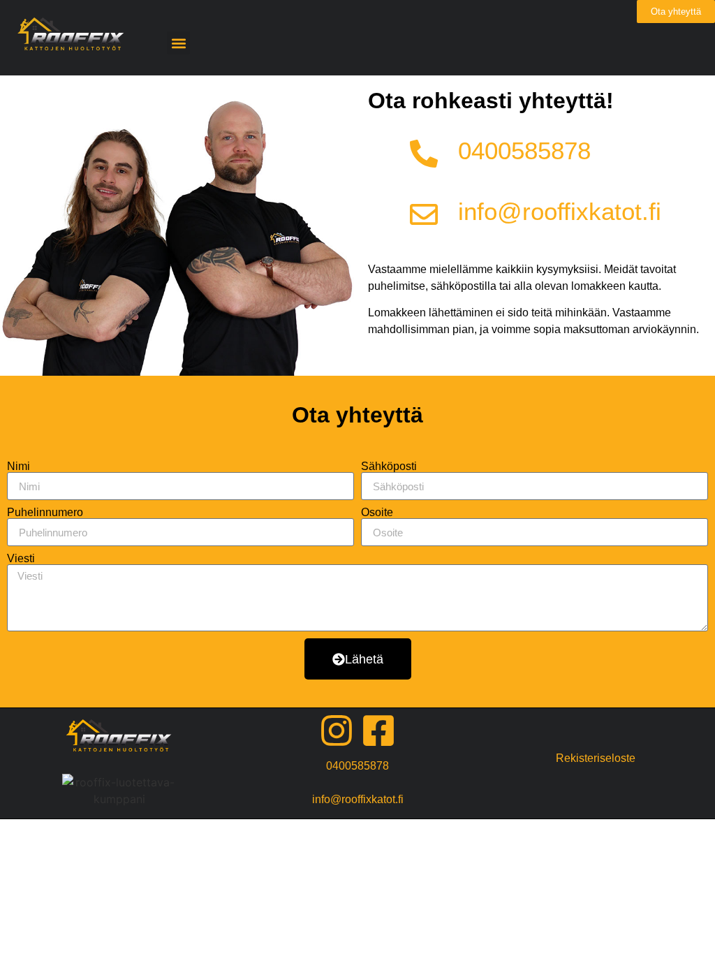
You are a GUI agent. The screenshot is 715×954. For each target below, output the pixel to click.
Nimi (18, 466)
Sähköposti (389, 466)
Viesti (21, 558)
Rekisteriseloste (595, 758)
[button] (178, 42)
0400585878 (524, 150)
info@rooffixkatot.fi (559, 211)
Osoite (377, 512)
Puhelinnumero (45, 512)
